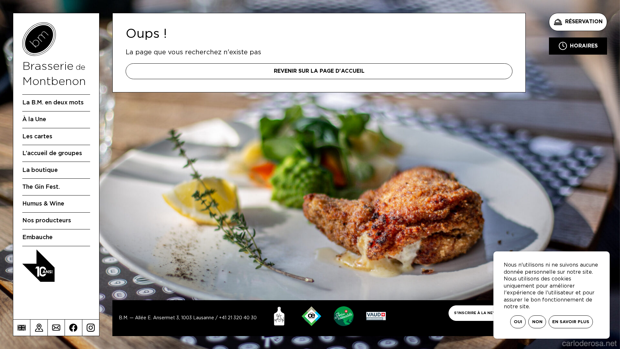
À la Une (34, 119)
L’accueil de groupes (52, 153)
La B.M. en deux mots (53, 103)
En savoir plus (570, 322)
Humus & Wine (43, 204)
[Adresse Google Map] (38, 328)
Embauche (37, 237)
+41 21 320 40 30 (238, 318)
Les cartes (37, 137)
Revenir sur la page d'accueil (319, 71)
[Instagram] (90, 328)
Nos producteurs (46, 221)
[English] (21, 328)
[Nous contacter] (56, 328)
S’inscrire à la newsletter (484, 313)
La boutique (40, 170)
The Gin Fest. (41, 187)
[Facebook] (73, 328)
